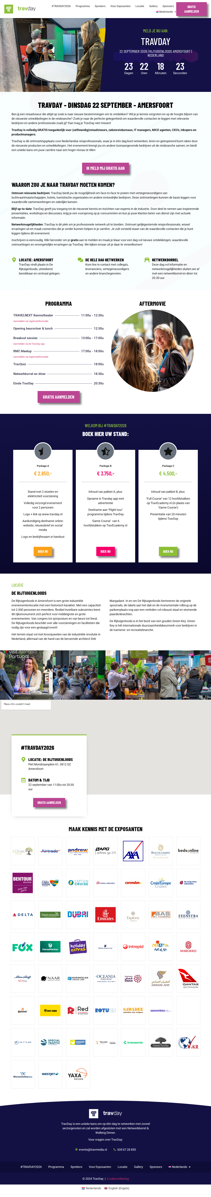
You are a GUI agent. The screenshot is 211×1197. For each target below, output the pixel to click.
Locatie (140, 6)
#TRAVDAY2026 (61, 6)
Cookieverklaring (118, 1178)
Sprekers (100, 6)
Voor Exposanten (120, 6)
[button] (152, 351)
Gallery (153, 6)
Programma (83, 6)
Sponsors (168, 6)
